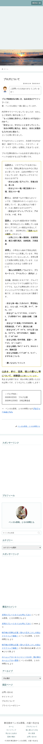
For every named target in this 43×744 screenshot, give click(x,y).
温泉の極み (11, 737)
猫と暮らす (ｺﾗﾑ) (32, 730)
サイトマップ (7, 697)
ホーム (11, 726)
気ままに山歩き (11, 733)
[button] (39, 532)
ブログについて (8, 701)
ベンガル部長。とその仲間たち (21, 522)
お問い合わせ (7, 692)
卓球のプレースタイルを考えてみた (16, 615)
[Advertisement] (21, 27)
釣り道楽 (32, 733)
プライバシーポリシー (11, 706)
